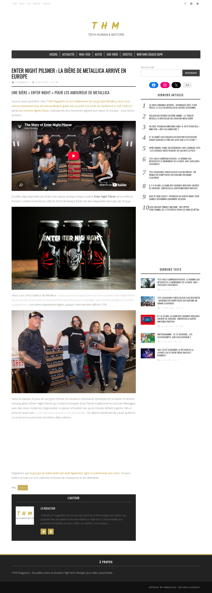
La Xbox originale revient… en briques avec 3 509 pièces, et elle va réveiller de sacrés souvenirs (173, 106)
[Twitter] (197, 3)
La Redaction (21, 82)
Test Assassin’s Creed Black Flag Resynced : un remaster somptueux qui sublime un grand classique (172, 174)
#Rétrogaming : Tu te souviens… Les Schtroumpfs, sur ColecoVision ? (174, 335)
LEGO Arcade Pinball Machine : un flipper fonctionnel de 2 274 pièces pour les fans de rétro (174, 208)
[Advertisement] (74, 446)
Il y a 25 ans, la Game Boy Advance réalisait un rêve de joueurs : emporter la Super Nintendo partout (174, 187)
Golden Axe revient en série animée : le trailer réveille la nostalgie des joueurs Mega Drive (171, 117)
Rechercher (148, 67)
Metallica (22, 487)
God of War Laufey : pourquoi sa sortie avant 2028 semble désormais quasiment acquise (174, 197)
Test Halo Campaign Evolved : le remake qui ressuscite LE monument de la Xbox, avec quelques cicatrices (174, 161)
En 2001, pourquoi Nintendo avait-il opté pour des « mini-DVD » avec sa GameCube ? (174, 128)
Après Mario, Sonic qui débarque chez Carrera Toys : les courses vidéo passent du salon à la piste (174, 149)
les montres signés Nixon (34, 110)
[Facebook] (185, 3)
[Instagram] (191, 3)
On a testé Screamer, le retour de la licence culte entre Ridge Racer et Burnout (175, 352)
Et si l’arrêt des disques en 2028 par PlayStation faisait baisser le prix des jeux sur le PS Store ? (173, 138)
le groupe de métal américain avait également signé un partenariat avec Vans (75, 473)
